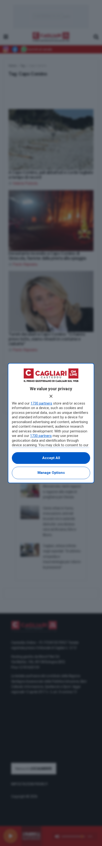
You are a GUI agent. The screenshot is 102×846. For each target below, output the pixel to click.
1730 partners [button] (41, 403)
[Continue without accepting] (51, 396)
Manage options (51, 473)
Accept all (51, 458)
